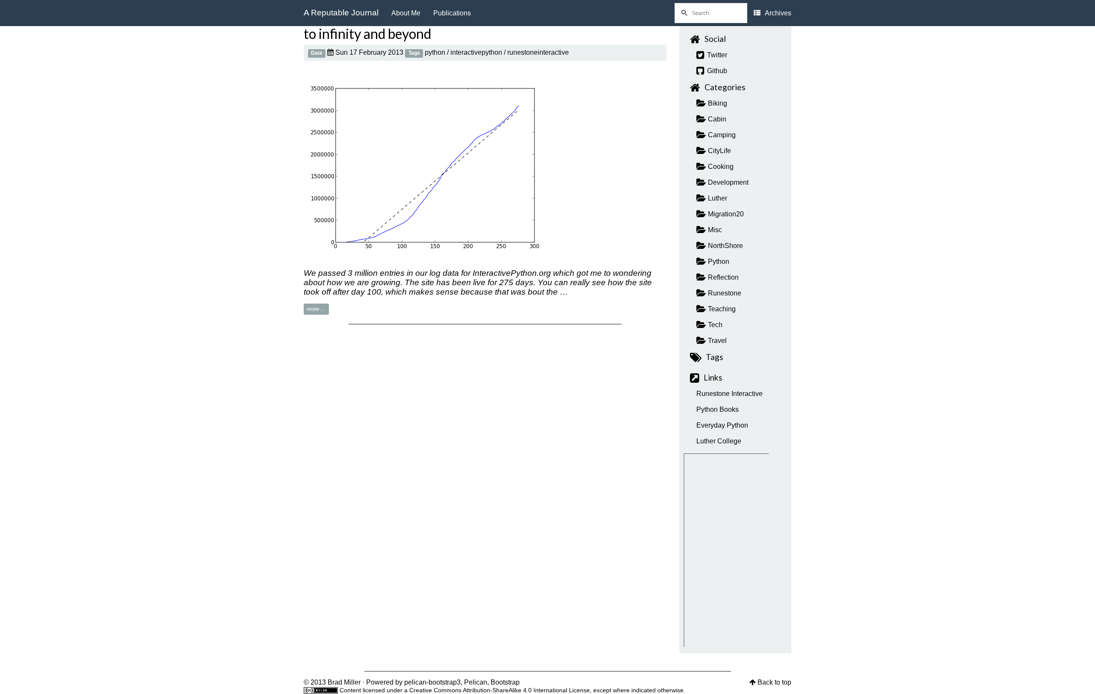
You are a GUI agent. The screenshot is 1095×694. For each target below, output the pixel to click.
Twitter (716, 55)
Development (727, 182)
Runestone (723, 293)
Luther (716, 198)
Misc (714, 229)
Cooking (720, 166)
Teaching (721, 309)
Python (717, 261)
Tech (714, 324)
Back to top (774, 682)
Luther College (718, 441)
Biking (716, 103)
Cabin (716, 119)
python (435, 52)
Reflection (722, 277)
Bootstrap (505, 682)
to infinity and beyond (367, 33)
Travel (716, 340)
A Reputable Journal (341, 12)
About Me (405, 13)
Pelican (475, 682)
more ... (316, 309)
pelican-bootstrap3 (432, 682)
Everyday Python (722, 425)
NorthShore (724, 245)
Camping (721, 135)
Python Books (717, 409)
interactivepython (476, 52)
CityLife (718, 150)
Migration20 (725, 214)
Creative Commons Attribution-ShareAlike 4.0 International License (499, 690)
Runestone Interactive (729, 393)
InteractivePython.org (512, 273)
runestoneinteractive (538, 52)
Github (716, 70)
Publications (452, 13)
